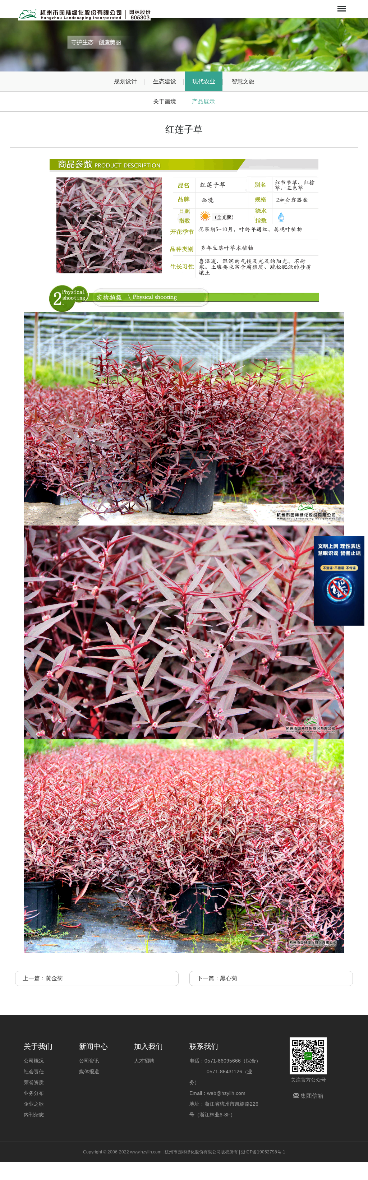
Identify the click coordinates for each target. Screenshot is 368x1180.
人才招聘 (144, 1061)
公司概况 (34, 1061)
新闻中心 (93, 1046)
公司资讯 (89, 1061)
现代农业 (203, 81)
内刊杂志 (34, 1114)
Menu (341, 4)
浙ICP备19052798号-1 (263, 1151)
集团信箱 (311, 1096)
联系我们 (203, 1046)
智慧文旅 (242, 81)
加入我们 (148, 1046)
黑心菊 (228, 978)
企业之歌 (34, 1104)
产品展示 (203, 101)
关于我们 (38, 1046)
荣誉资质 (34, 1082)
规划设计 (125, 81)
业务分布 (34, 1093)
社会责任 (34, 1071)
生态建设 (164, 81)
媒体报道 (89, 1071)
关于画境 (164, 101)
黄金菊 (54, 978)
